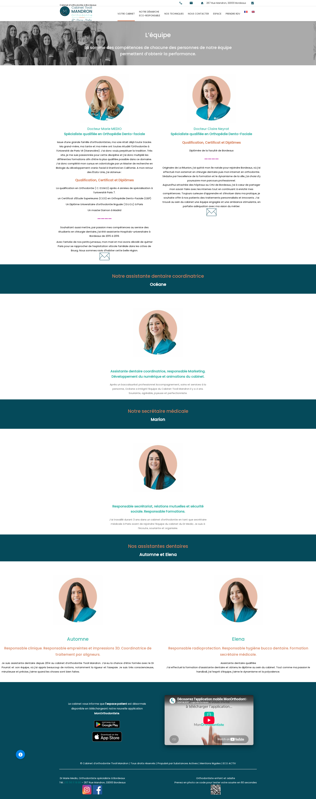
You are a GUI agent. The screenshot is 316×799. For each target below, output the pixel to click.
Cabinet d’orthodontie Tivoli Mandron (105, 763)
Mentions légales (210, 763)
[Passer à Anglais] (253, 13)
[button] (20, 754)
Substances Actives (185, 763)
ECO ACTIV (229, 763)
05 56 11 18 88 (73, 782)
